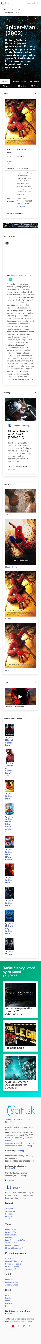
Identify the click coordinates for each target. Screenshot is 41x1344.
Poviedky (9, 1216)
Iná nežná (9, 1279)
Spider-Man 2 (9, 881)
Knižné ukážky (11, 1235)
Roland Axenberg (21, 425)
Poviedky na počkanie (14, 1264)
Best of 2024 (10, 1232)
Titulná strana (11, 1208)
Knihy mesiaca (11, 1237)
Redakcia (9, 1168)
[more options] (35, 93)
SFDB (11, 10)
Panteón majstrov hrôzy (15, 1240)
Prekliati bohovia (12, 1245)
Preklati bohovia (12, 1266)
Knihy (7, 1301)
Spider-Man (9, 797)
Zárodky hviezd (11, 1285)
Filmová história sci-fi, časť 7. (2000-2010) (18, 434)
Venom (9, 954)
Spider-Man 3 (9, 904)
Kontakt (18, 1151)
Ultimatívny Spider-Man (9, 930)
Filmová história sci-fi (14, 1248)
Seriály (8, 1298)
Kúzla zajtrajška (11, 1282)
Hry (6, 1306)
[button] (19, 3)
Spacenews (10, 1211)
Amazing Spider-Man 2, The (9, 770)
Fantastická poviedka (14, 1261)
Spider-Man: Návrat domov (9, 856)
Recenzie (9, 1214)
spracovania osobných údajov (18, 1143)
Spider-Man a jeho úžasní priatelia (9, 825)
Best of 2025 (10, 1229)
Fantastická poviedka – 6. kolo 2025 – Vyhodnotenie (19, 1011)
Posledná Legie (14, 1047)
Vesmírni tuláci (11, 1269)
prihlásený (21, 206)
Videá (7, 1219)
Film (18, 10)
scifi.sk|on (9, 1258)
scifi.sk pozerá (11, 1243)
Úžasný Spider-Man (9, 742)
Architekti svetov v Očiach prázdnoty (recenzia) (17, 1084)
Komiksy (8, 1303)
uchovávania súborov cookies (18, 1146)
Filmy (7, 1295)
